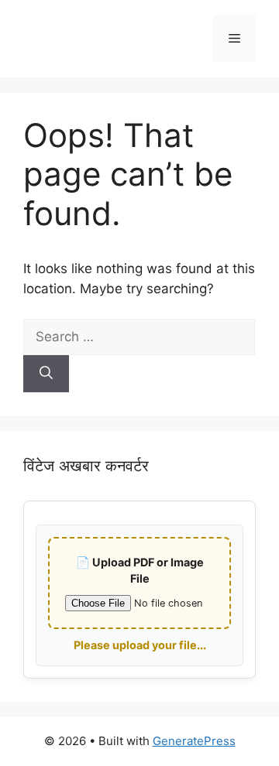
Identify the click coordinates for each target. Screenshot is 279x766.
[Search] (46, 373)
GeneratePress (194, 741)
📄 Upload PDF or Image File (140, 571)
